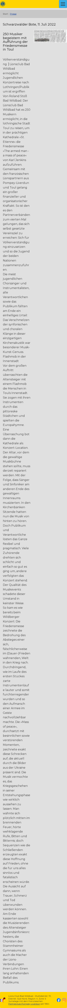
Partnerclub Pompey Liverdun (24, 1003)
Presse (13, 13)
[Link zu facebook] (58, 1000)
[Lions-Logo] (3, 4)
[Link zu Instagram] (64, 1000)
